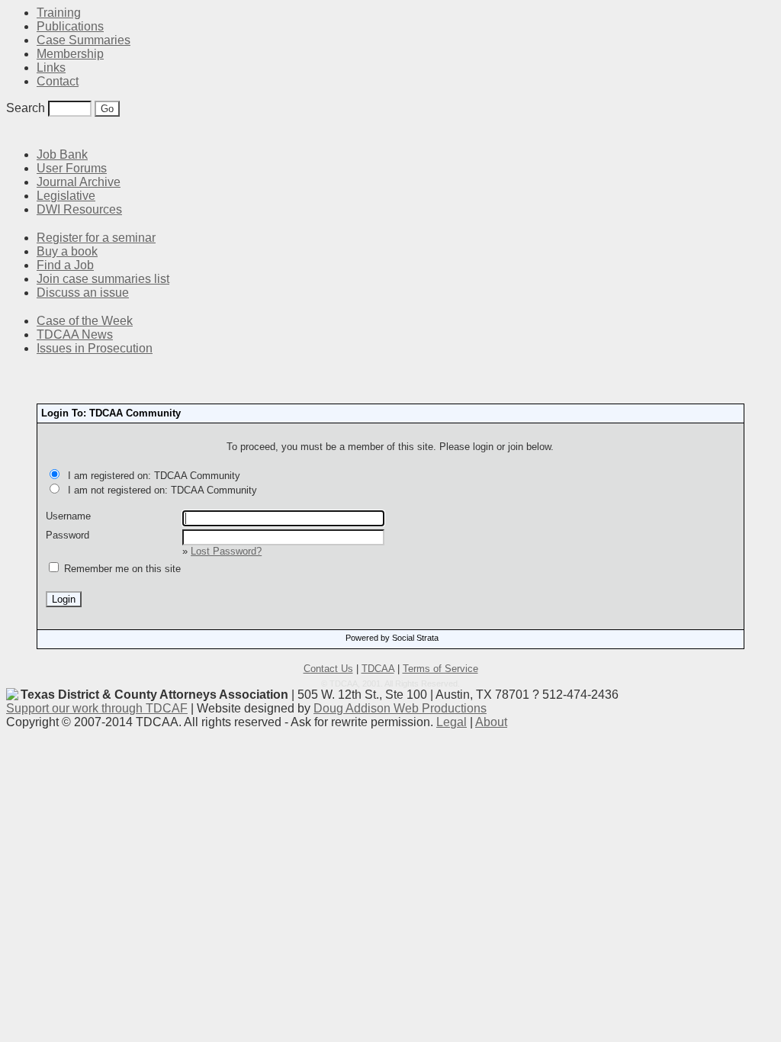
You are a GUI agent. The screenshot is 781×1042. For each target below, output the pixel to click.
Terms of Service (440, 668)
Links (51, 67)
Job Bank (62, 154)
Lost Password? (226, 551)
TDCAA (378, 668)
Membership (70, 53)
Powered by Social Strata (392, 637)
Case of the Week (85, 320)
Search (25, 107)
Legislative (66, 195)
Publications (70, 26)
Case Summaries (83, 40)
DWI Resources (79, 209)
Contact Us (328, 668)
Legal (451, 722)
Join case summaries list (103, 278)
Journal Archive (79, 181)
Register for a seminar (96, 237)
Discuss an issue (83, 292)
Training (59, 12)
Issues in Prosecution (95, 348)
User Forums (72, 168)
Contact (58, 81)
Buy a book (67, 251)
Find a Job (65, 265)
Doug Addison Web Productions (400, 708)
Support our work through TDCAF (97, 708)
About (491, 722)
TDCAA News (75, 334)
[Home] (15, 131)
